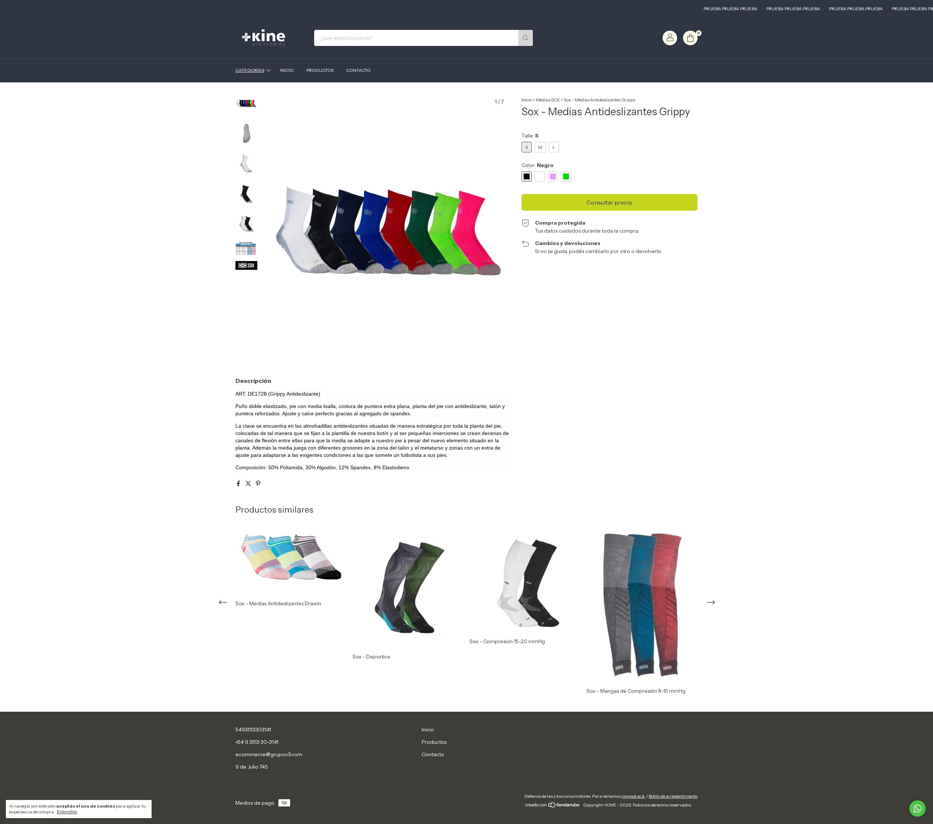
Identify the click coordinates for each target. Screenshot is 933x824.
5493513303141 (253, 729)
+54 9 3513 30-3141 (256, 742)
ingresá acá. (633, 796)
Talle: (530, 135)
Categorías (249, 70)
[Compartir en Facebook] (238, 483)
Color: (538, 165)
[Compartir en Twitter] (248, 483)
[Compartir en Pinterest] (258, 483)
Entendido (67, 812)
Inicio (287, 70)
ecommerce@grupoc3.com (268, 754)
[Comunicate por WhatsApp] (917, 808)
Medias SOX (548, 99)
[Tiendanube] (552, 806)
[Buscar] (525, 38)
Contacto (358, 70)
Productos (320, 70)
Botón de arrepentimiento (673, 796)
